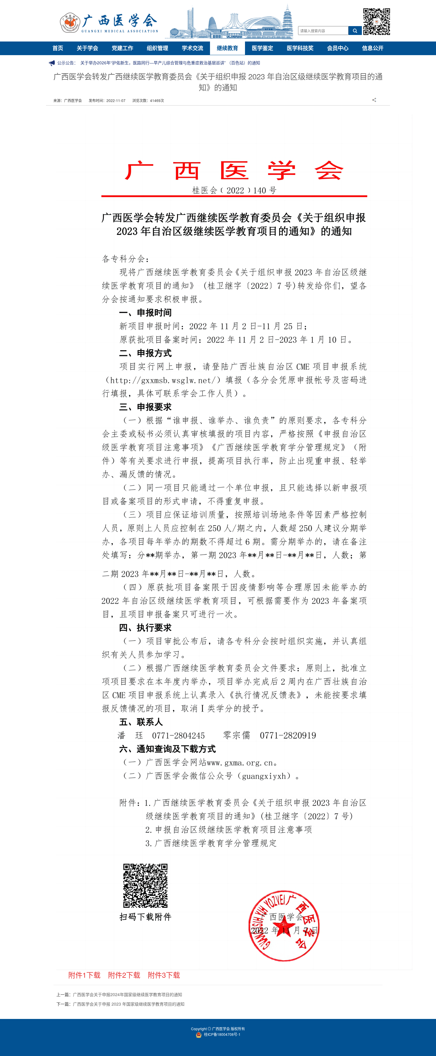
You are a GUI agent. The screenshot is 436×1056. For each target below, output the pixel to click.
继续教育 (227, 48)
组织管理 (157, 48)
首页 (57, 48)
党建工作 (122, 48)
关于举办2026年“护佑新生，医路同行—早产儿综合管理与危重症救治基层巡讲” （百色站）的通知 (170, 63)
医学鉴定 (262, 48)
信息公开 (373, 48)
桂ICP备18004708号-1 (222, 1034)
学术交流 (192, 48)
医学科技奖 (300, 48)
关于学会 (87, 48)
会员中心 (338, 48)
